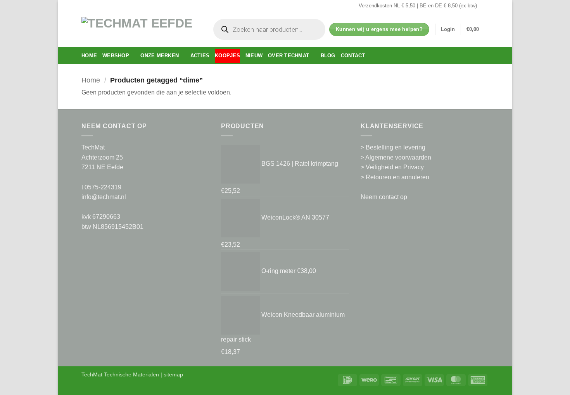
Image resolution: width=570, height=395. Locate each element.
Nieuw (254, 55)
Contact (353, 55)
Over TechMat (288, 55)
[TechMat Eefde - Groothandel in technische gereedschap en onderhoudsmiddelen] (139, 29)
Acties (200, 55)
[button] (448, 29)
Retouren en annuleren (397, 177)
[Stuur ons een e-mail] (484, 6)
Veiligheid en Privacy (395, 167)
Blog (328, 55)
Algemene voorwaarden (398, 157)
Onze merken (159, 55)
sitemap (173, 374)
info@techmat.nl (103, 197)
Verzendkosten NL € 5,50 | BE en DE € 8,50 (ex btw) (418, 6)
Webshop (115, 55)
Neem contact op (384, 197)
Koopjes (227, 55)
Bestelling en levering (395, 147)
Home (89, 55)
